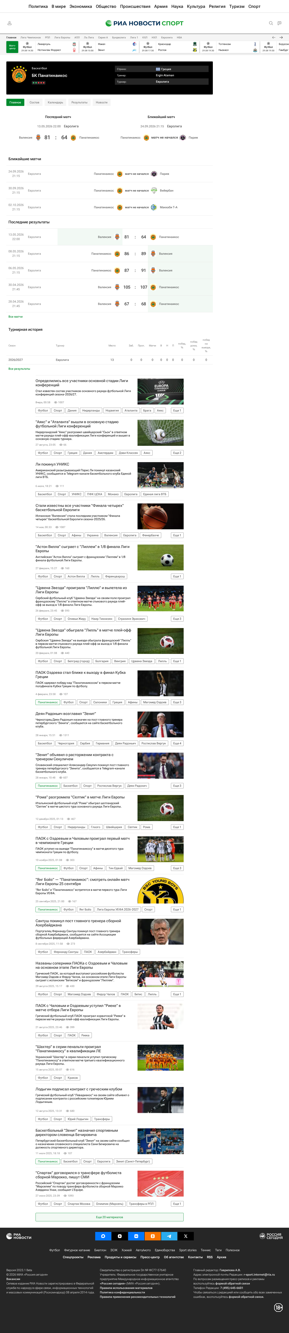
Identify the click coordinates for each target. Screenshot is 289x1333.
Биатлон (100, 1250)
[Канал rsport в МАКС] (103, 1236)
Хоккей (127, 1250)
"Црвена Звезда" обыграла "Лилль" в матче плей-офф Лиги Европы (83, 632)
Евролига (167, 37)
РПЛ (47, 37)
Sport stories (188, 1250)
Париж (193, 137)
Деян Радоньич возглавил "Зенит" (66, 714)
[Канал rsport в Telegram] (169, 1236)
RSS (210, 1257)
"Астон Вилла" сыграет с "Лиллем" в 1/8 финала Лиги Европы (82, 549)
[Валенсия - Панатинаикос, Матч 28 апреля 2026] (33, 82)
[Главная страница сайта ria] (130, 23)
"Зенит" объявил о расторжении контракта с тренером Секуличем (75, 757)
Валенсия (25, 137)
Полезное (233, 1250)
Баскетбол (39, 68)
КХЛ (144, 37)
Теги (218, 1250)
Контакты (195, 1257)
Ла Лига (89, 37)
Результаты (79, 102)
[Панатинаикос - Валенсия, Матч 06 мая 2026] (38, 82)
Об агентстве (174, 1257)
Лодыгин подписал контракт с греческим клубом (79, 1089)
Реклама (94, 1257)
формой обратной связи (232, 1283)
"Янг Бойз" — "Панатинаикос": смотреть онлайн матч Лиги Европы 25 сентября (82, 881)
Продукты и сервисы (120, 1257)
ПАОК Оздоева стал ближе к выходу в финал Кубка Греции (81, 674)
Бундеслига (119, 37)
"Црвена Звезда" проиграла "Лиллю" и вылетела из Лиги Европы (81, 590)
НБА (179, 37)
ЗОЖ (113, 1250)
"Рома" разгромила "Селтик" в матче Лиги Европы (80, 797)
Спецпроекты (73, 1257)
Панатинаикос (89, 137)
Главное (11, 37)
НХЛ (154, 37)
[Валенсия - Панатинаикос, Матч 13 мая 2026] (43, 82)
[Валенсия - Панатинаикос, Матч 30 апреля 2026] (36, 82)
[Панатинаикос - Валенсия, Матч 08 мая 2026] (41, 82)
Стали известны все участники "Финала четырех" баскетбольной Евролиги (80, 507)
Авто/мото (143, 1250)
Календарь (55, 102)
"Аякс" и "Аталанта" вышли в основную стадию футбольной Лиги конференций (77, 424)
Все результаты (19, 368)
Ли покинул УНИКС (52, 464)
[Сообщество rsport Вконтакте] (136, 1236)
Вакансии (13, 1279)
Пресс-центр (150, 1257)
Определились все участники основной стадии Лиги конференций (82, 383)
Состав (34, 102)
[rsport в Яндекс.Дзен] (120, 1236)
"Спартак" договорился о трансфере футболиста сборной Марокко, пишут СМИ (78, 1175)
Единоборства (165, 1250)
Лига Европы (62, 37)
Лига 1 (134, 37)
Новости (101, 102)
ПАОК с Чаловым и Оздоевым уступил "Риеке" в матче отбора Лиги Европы (78, 1008)
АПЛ (77, 37)
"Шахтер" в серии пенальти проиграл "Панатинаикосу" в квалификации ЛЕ (68, 1049)
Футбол (54, 1250)
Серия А (103, 37)
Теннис (206, 1250)
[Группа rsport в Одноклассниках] (153, 1236)
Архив (221, 1257)
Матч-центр (12, 47)
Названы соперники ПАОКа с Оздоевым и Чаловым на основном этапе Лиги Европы (81, 965)
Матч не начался (164, 137)
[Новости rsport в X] (186, 1236)
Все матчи (15, 316)
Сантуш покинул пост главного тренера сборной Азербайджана (78, 923)
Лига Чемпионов (31, 37)
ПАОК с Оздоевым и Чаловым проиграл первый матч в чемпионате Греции (83, 840)
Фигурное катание (77, 1250)
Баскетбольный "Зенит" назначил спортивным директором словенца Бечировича (77, 1132)
